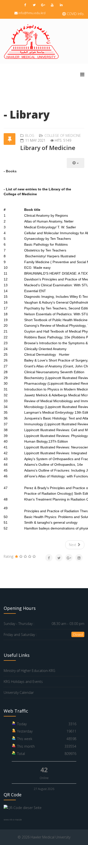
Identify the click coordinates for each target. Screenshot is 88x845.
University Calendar (19, 692)
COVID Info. (75, 13)
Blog (29, 135)
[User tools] (75, 163)
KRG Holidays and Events (23, 681)
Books (11, 171)
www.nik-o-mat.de (13, 819)
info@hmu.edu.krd (31, 13)
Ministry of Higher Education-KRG (29, 670)
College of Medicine (62, 135)
